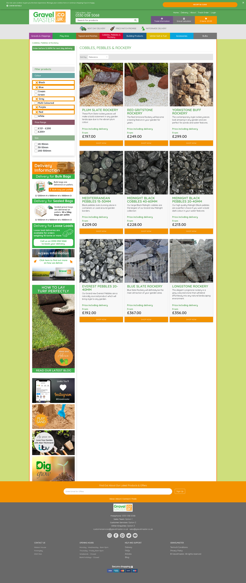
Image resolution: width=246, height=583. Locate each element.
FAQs (127, 550)
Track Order (203, 12)
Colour (38, 75)
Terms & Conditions (179, 547)
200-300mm (44, 150)
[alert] (123, 4)
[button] (50, 5)
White (41, 116)
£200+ (41, 131)
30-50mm (43, 147)
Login (213, 12)
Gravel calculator (184, 21)
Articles (128, 554)
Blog (127, 557)
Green (41, 94)
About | (119, 499)
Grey (41, 98)
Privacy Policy (176, 550)
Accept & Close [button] (200, 4)
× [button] (243, 3)
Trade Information (162, 21)
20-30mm (43, 144)
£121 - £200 (44, 128)
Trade (134, 499)
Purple (42, 107)
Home (176, 12)
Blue (41, 87)
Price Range (40, 122)
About (193, 12)
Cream (41, 91)
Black (42, 82)
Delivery (184, 12)
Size (36, 138)
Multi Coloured (46, 102)
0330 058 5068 (87, 15)
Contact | (127, 499)
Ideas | (112, 499)
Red (41, 111)
